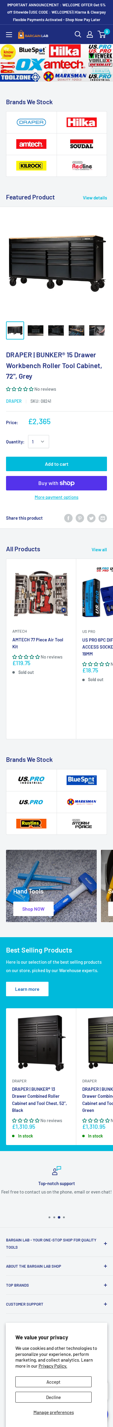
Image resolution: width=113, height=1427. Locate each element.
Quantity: (15, 441)
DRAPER (14, 401)
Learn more (27, 989)
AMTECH (19, 631)
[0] (102, 34)
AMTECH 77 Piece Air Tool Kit (37, 643)
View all (99, 549)
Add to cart (56, 464)
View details (95, 197)
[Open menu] (9, 34)
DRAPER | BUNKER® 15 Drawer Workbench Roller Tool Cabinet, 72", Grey (54, 365)
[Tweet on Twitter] (91, 517)
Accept (53, 1382)
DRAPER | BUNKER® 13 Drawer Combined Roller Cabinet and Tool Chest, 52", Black (39, 1099)
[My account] (90, 34)
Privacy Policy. (53, 1366)
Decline (53, 1397)
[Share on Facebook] (68, 517)
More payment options (56, 497)
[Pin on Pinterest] (80, 517)
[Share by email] (103, 517)
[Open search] (78, 34)
